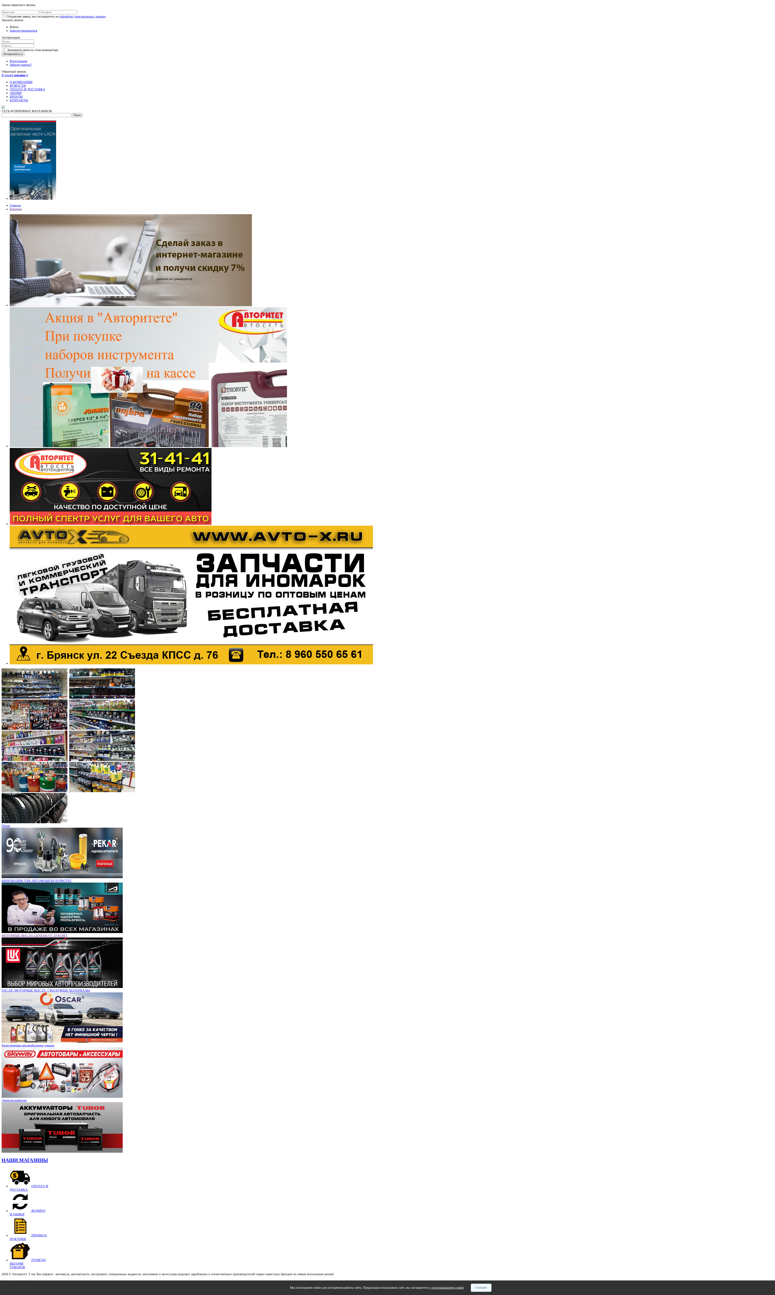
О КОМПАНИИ (21, 82)
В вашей (15, 75)
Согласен (481, 1287)
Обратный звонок (14, 71)
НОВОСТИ (18, 85)
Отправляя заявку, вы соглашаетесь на (56, 16)
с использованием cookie (447, 1287)
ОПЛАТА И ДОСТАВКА (27, 89)
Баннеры (16, 209)
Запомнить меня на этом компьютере (32, 50)
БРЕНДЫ (16, 96)
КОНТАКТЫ (19, 100)
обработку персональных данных (83, 16)
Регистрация (18, 61)
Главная (15, 205)
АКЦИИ (16, 93)
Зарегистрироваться (23, 30)
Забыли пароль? (21, 64)
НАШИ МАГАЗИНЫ (25, 1160)
